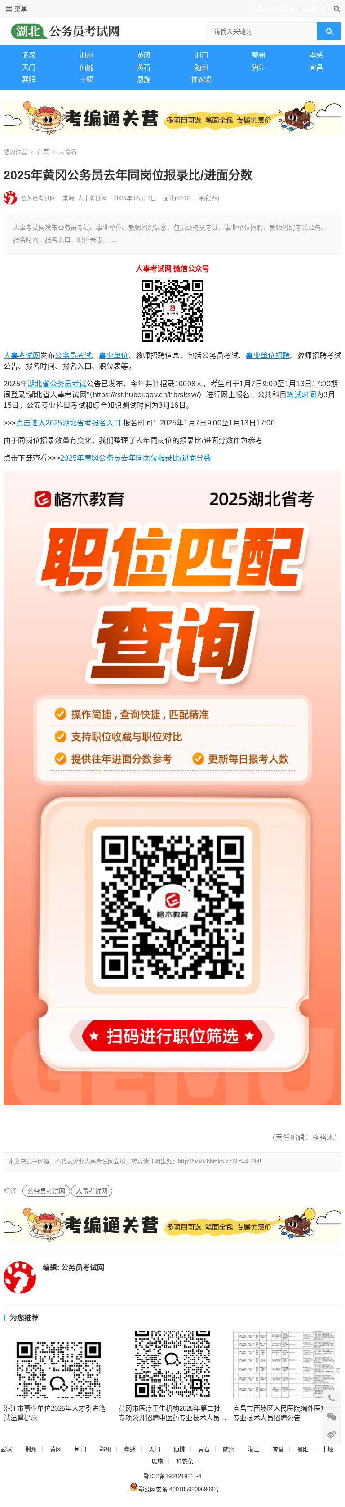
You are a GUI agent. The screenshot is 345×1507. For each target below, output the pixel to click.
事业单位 (113, 355)
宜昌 (316, 67)
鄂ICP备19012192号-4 (172, 1476)
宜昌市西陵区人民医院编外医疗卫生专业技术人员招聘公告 (287, 1413)
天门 (28, 67)
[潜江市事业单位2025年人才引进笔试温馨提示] (58, 1364)
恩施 (143, 79)
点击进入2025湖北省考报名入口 (68, 423)
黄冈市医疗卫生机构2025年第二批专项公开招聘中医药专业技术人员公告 (172, 1413)
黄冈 (143, 55)
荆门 (201, 55)
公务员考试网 (38, 198)
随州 (201, 67)
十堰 (86, 79)
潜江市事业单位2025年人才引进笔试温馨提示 (55, 1413)
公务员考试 (73, 355)
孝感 (316, 55)
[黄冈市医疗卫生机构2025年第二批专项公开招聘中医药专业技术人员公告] (173, 1364)
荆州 (86, 55)
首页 (43, 151)
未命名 (68, 151)
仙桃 (86, 67)
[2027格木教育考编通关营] (173, 132)
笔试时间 (301, 394)
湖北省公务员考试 (56, 384)
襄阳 (28, 79)
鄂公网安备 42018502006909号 (178, 1489)
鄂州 (258, 55)
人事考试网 (22, 355)
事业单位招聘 (268, 355)
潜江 (258, 67)
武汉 (28, 55)
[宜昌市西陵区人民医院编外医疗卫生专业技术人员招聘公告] (287, 1364)
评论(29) (208, 198)
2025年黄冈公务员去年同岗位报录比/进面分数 (135, 458)
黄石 (143, 67)
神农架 (201, 79)
